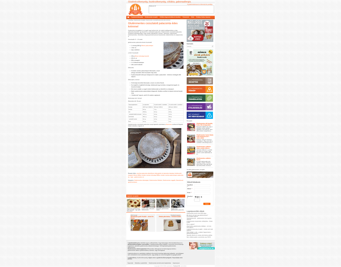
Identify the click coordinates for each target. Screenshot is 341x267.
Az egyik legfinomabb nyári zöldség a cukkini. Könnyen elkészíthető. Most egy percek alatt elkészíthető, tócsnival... (204, 161)
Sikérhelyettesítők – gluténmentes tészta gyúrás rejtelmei (199, 219)
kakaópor (172, 173)
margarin (130, 175)
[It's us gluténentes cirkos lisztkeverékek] (200, 49)
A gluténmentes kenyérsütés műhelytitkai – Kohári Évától (200, 222)
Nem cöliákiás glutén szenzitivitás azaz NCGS (199, 237)
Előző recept (134, 215)
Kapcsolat (130, 263)
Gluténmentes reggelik (169, 180)
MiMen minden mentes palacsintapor (166, 175)
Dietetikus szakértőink (141, 263)
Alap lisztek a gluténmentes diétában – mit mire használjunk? (199, 226)
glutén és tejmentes (163, 173)
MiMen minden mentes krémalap (147, 175)
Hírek (192, 17)
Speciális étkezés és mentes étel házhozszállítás (199, 235)
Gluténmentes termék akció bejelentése (160, 263)
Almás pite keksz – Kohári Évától (170, 216)
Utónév (189, 188)
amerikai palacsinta (141, 173)
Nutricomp (169, 124)
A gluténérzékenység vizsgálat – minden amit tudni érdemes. (200, 230)
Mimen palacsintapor (147, 45)
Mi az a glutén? (191, 224)
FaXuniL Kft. (176, 266)
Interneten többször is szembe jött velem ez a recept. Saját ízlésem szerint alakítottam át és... (204, 150)
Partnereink (186, 17)
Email (189, 192)
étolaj (156, 173)
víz (143, 177)
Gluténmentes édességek (141, 180)
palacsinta (180, 175)
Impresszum (176, 263)
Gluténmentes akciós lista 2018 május (196, 213)
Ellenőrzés (189, 197)
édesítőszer (151, 173)
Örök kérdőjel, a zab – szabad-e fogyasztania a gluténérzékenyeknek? (199, 233)
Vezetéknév (190, 185)
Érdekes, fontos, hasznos (203, 17)
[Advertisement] (156, 190)
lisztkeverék (178, 173)
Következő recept (176, 215)
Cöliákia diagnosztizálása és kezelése (170, 17)
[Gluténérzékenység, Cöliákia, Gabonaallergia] (135, 9)
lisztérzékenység (142, 257)
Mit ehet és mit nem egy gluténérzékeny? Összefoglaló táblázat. (197, 216)
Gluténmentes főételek (155, 180)
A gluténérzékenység (137, 17)
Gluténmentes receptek (151, 17)
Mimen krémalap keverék (142, 56)
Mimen (135, 175)
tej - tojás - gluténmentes (135, 177)
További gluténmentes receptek (196, 169)
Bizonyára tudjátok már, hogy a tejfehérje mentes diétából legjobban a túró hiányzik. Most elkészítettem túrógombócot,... (204, 127)
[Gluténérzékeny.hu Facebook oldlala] (200, 172)
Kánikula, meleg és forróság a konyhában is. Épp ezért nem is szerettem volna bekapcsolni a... (204, 138)
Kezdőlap (128, 17)
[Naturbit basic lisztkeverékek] (200, 20)
